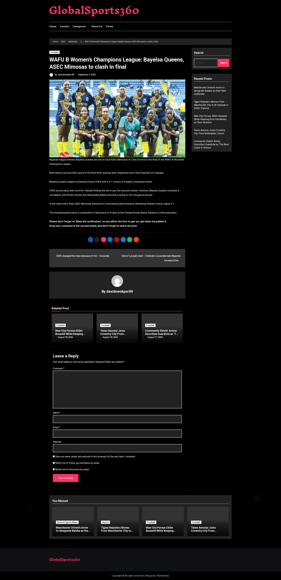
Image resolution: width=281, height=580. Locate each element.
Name (56, 412)
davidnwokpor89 (66, 74)
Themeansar (162, 575)
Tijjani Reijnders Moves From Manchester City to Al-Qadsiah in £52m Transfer (211, 105)
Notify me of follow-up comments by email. (77, 463)
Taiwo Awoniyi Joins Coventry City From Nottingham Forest (112, 334)
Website (57, 441)
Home (52, 26)
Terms (109, 26)
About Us (97, 26)
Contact (64, 26)
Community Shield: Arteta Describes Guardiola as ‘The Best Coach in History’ (162, 334)
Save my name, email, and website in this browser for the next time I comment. (95, 456)
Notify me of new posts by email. (72, 469)
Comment (58, 368)
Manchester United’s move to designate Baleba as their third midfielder (210, 90)
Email (56, 427)
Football (54, 52)
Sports (105, 522)
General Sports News (67, 522)
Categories (80, 26)
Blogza (149, 575)
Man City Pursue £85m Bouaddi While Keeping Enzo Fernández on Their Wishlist (210, 119)
